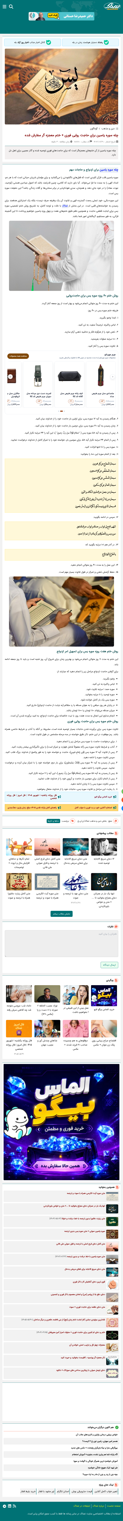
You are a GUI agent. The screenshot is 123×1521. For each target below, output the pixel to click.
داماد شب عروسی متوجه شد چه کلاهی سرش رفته (19, 1008)
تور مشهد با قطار (46, 1491)
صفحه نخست (114, 1506)
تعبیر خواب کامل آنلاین (106, 1491)
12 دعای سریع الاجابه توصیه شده (104, 861)
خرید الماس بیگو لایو (103, 796)
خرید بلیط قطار (28, 1491)
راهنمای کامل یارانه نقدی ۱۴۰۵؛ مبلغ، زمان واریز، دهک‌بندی (32, 807)
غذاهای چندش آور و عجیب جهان (47, 1043)
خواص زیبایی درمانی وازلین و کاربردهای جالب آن (97, 1434)
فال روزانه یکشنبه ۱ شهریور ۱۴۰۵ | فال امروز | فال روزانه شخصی (32, 797)
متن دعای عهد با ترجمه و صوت (75, 896)
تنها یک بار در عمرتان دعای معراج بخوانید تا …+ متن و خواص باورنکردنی (104, 900)
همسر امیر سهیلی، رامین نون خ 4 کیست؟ (100, 1441)
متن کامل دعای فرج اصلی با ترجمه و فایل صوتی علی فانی (47, 863)
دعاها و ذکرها (53, 821)
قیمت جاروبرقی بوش (82, 1491)
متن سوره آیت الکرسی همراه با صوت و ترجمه (47, 896)
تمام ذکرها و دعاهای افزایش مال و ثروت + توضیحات (19, 863)
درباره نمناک (98, 1506)
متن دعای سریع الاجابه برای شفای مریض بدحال (76, 861)
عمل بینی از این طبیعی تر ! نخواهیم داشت (76, 1010)
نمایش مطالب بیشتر (61, 913)
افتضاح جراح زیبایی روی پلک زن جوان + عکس (104, 1043)
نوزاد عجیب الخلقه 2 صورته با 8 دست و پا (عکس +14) (47, 1010)
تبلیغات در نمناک (82, 1506)
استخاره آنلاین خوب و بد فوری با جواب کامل (93, 807)
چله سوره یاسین (109, 169)
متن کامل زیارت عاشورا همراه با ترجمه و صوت (19, 896)
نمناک (65, 206)
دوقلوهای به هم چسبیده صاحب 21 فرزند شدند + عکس (76, 1045)
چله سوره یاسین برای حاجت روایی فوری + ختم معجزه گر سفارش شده (71, 135)
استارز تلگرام (63, 1491)
